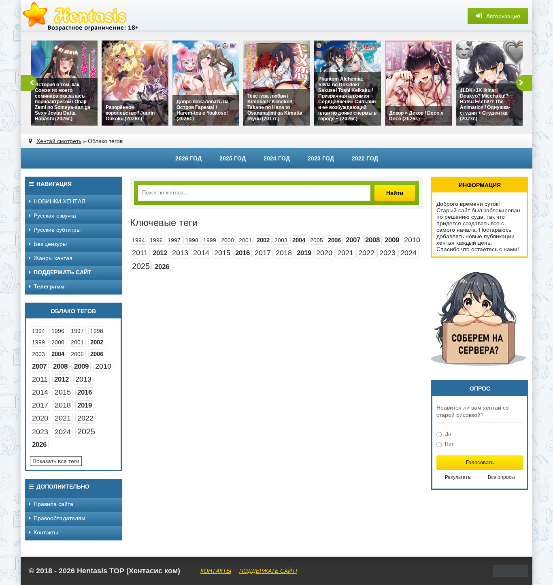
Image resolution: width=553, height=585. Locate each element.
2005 (316, 240)
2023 (387, 253)
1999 (209, 240)
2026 (162, 267)
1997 (174, 240)
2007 (353, 240)
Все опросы (501, 477)
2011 (140, 253)
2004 (298, 240)
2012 (160, 253)
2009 (392, 240)
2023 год (321, 158)
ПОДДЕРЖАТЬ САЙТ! (268, 571)
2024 (408, 253)
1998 (191, 240)
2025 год (232, 158)
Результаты (458, 477)
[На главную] (81, 16)
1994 (138, 240)
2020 (324, 253)
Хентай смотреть (58, 141)
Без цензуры (50, 244)
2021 (345, 253)
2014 (201, 253)
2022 (366, 253)
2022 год (365, 158)
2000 (227, 240)
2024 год (277, 158)
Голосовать (480, 462)
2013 (180, 253)
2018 (284, 253)
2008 (372, 240)
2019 (304, 253)
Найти (395, 193)
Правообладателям (59, 518)
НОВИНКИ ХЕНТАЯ (59, 201)
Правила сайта (53, 504)
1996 (156, 240)
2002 (263, 240)
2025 (141, 266)
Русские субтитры (57, 229)
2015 (222, 253)
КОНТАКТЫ (215, 571)
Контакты (46, 532)
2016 (242, 253)
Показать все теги (55, 461)
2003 (280, 240)
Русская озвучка (55, 215)
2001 (245, 240)
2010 (412, 240)
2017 (263, 253)
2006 (334, 240)
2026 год (188, 158)
